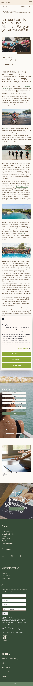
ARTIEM (5, 128)
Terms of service (10, 433)
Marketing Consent (8, 617)
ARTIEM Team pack (25, 233)
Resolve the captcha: (12, 406)
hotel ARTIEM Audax (22, 187)
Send (14, 413)
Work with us (6, 576)
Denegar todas (16, 365)
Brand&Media (6, 578)
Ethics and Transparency (10, 659)
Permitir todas (16, 354)
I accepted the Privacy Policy (14, 430)
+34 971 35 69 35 (7, 544)
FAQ (3, 663)
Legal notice (6, 667)
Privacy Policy (19, 433)
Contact (4, 573)
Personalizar (15, 359)
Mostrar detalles (23, 348)
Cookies (4, 676)
